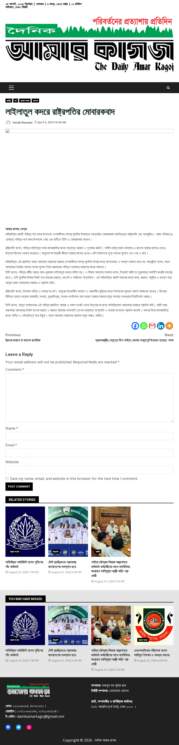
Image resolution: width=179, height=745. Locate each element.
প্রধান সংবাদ (25, 100)
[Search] (168, 88)
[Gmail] (152, 326)
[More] (169, 326)
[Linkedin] (161, 326)
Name (11, 428)
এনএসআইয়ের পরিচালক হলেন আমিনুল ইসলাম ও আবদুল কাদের (154, 625)
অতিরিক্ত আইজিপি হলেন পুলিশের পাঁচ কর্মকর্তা (25, 532)
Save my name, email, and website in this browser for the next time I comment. (74, 478)
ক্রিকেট (55, 551)
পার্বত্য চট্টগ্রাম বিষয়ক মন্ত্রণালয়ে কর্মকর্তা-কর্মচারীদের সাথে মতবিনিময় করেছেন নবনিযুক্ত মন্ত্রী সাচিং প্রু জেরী (111, 532)
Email (11, 445)
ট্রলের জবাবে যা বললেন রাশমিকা (22, 337)
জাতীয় (9, 100)
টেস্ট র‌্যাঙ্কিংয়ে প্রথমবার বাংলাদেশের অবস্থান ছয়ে (68, 532)
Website (12, 462)
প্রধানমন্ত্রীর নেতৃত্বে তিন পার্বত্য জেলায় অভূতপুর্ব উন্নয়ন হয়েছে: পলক (134, 337)
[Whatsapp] (144, 326)
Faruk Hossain (22, 122)
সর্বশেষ (35, 100)
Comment (14, 369)
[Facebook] (135, 326)
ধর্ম (16, 100)
